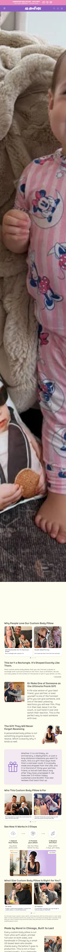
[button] (4, 8)
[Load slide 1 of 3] (31, 913)
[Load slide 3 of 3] (34, 913)
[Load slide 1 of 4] (30, 657)
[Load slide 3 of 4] (33, 657)
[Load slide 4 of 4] (35, 657)
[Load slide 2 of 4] (32, 657)
